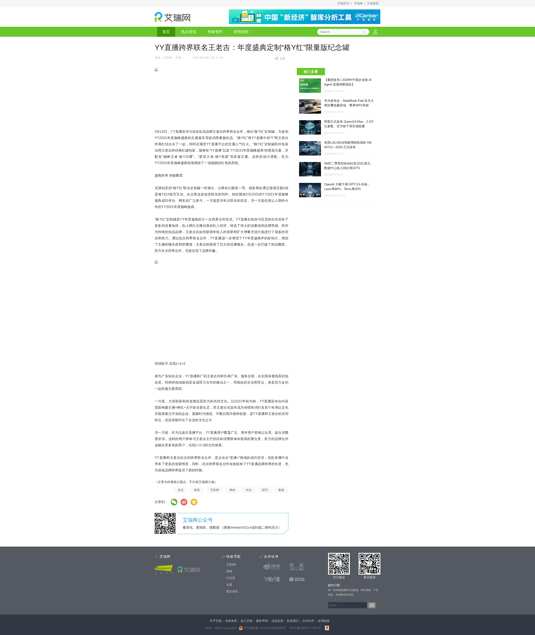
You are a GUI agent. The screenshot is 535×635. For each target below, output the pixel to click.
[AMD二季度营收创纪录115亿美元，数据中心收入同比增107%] (310, 169)
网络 (232, 490)
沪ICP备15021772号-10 (305, 628)
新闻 (197, 490)
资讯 (180, 490)
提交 (372, 605)
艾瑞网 (358, 3)
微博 (272, 188)
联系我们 (293, 620)
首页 (166, 32)
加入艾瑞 (246, 620)
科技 (249, 490)
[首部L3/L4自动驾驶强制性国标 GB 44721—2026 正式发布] (310, 148)
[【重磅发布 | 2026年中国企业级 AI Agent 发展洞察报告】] (310, 85)
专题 (229, 584)
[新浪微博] (272, 566)
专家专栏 (215, 32)
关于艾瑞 (215, 620)
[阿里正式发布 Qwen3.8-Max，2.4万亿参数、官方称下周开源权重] (310, 127)
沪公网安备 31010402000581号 (265, 628)
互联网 (214, 490)
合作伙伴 (308, 620)
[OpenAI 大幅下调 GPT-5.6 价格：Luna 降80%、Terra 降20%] (310, 190)
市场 (254, 232)
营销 (229, 571)
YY (173, 131)
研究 (265, 490)
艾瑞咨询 (343, 3)
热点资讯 (188, 32)
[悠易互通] (272, 579)
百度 (264, 219)
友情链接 (324, 620)
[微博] (184, 502)
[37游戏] (296, 579)
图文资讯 (232, 591)
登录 (375, 32)
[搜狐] (296, 566)
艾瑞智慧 (373, 3)
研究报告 (241, 32)
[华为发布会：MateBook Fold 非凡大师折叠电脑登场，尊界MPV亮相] (310, 106)
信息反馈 (277, 620)
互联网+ (231, 564)
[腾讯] (194, 502)
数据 (281, 490)
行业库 (230, 578)
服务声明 (262, 620)
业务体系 (231, 620)
